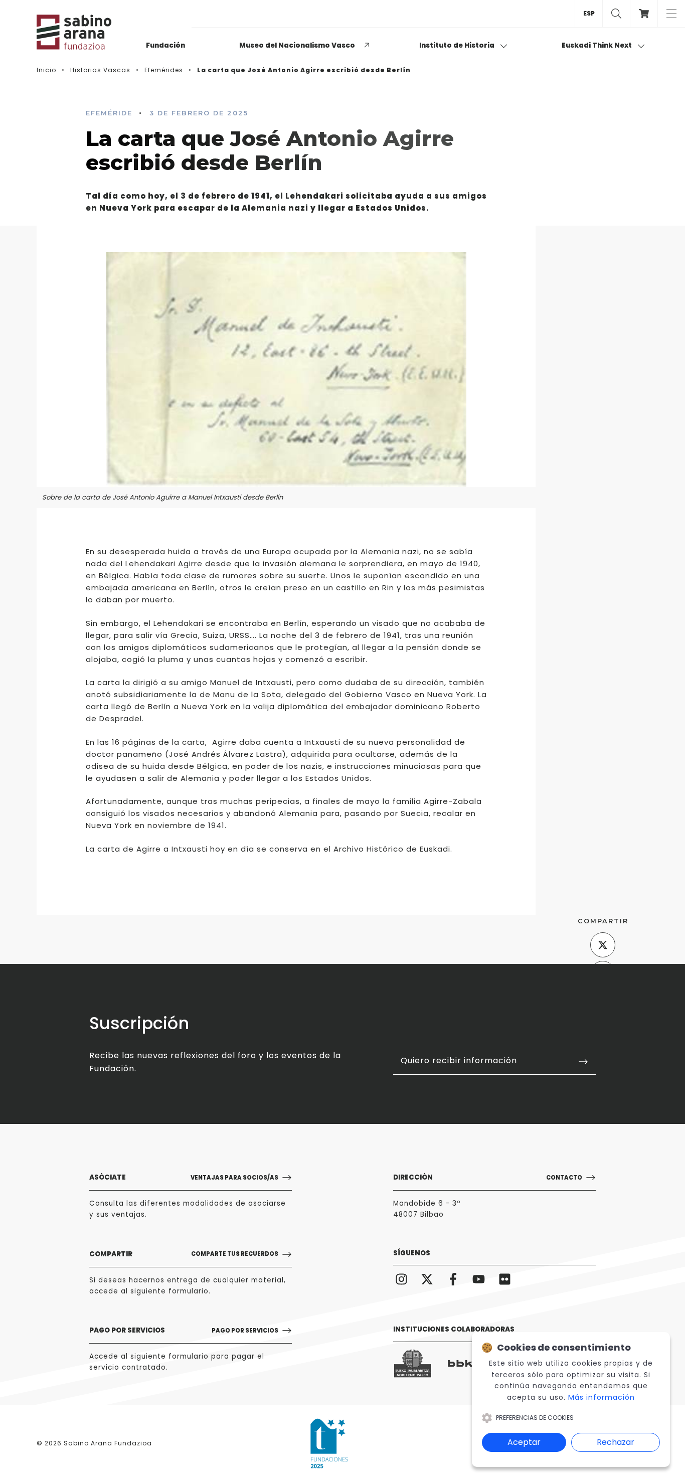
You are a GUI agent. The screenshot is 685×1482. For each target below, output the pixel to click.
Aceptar (524, 1442)
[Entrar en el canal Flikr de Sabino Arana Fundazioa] (504, 1279)
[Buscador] (616, 13)
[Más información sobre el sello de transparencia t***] (329, 1443)
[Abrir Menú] (671, 13)
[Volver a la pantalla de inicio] (87, 32)
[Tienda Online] (643, 13)
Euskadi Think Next (597, 45)
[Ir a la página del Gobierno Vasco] (412, 1364)
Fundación (165, 45)
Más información (601, 1397)
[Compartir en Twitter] (602, 944)
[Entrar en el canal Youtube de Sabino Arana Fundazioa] (479, 1279)
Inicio (46, 70)
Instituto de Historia (457, 45)
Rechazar (615, 1442)
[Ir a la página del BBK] (467, 1363)
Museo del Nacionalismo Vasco (297, 45)
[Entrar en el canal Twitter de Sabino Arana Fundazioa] (427, 1279)
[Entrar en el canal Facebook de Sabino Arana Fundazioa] (453, 1279)
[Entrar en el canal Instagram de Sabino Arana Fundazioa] (401, 1279)
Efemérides (163, 70)
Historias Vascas (100, 70)
